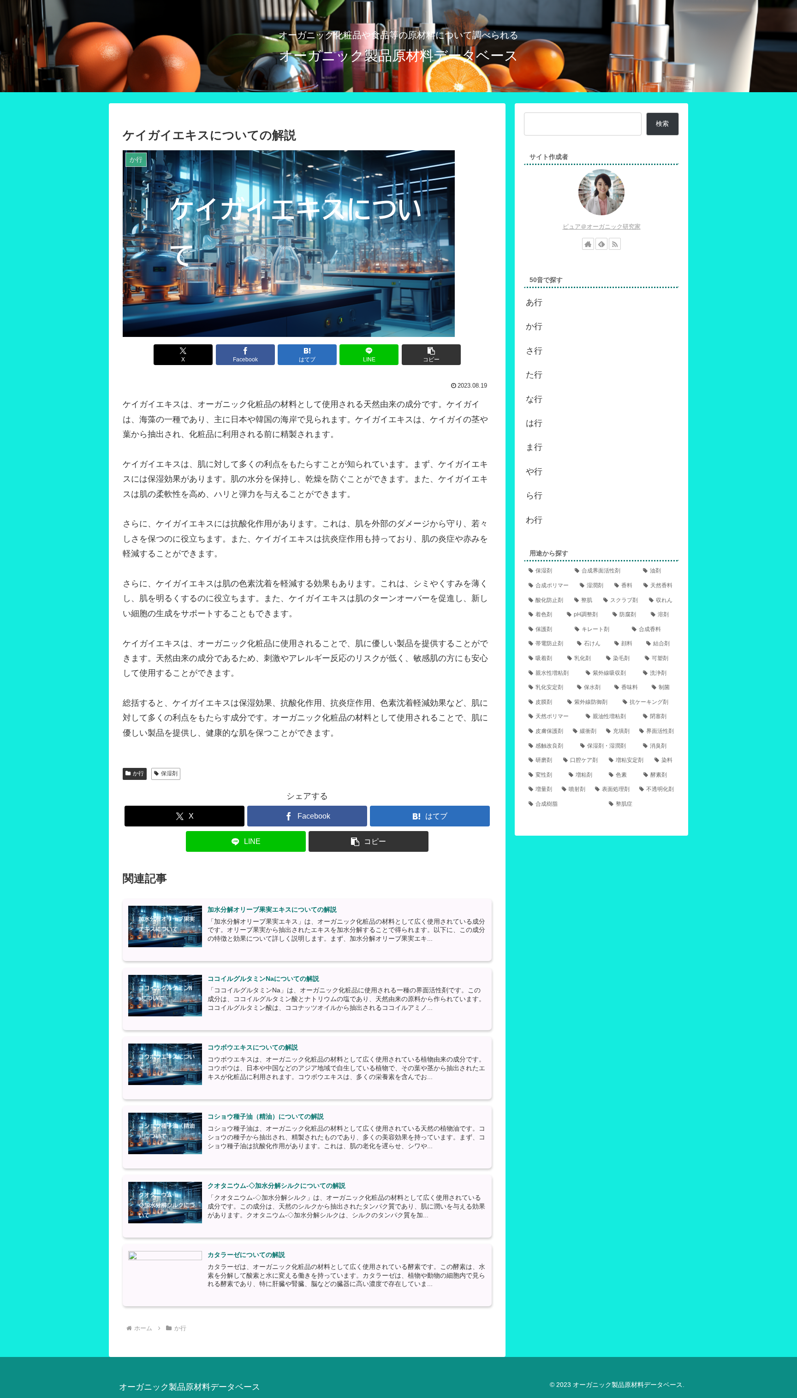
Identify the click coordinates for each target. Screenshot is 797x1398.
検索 (662, 123)
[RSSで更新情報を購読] (615, 244)
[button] (431, 354)
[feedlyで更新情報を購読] (601, 244)
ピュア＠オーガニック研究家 (602, 226)
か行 (138, 773)
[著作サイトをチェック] (588, 244)
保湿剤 (169, 773)
